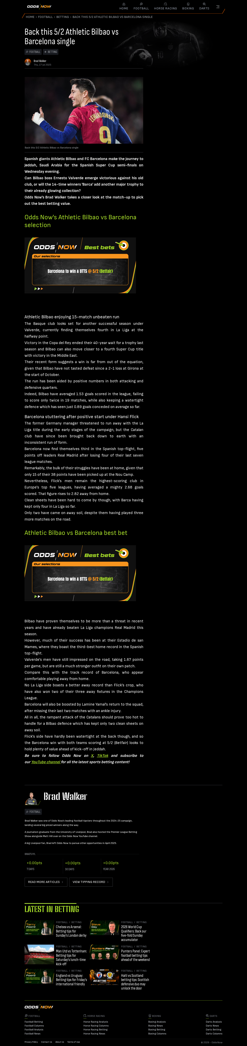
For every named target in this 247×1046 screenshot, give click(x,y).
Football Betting (34, 1021)
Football (45, 17)
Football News (33, 1033)
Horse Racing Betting (95, 1029)
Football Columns (34, 1025)
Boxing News (155, 1025)
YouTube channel (46, 762)
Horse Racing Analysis (95, 1021)
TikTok (102, 755)
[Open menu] (218, 6)
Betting (62, 17)
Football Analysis (34, 1029)
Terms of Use (73, 1042)
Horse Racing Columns (96, 1025)
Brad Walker (40, 61)
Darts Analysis (214, 1021)
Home (30, 17)
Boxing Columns (157, 1033)
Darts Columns (214, 1033)
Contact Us (46, 1042)
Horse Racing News (94, 1033)
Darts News (212, 1025)
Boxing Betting (156, 1029)
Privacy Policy (31, 1042)
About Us (59, 1042)
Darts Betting (213, 1029)
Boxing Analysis (157, 1021)
